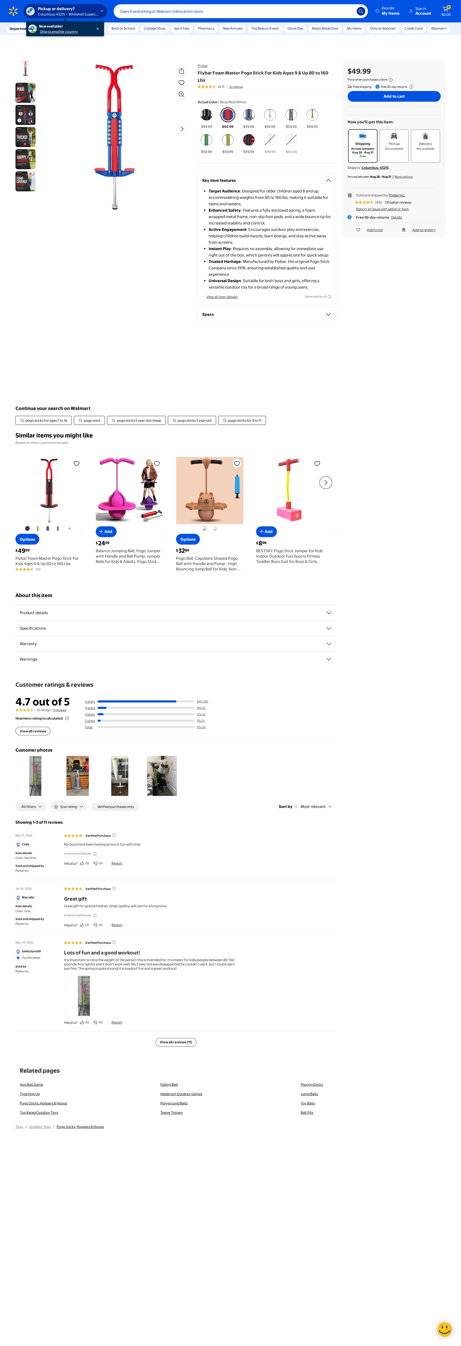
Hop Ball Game (31, 1084)
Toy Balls (308, 1103)
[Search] (361, 11)
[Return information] (410, 87)
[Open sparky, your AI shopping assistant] (444, 1329)
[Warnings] (329, 659)
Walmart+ (439, 28)
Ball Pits (307, 1112)
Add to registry (424, 230)
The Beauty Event (265, 28)
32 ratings (236, 86)
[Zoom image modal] (181, 94)
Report (117, 863)
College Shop (154, 28)
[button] (388, 11)
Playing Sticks (312, 1084)
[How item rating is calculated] (67, 718)
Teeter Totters (171, 1112)
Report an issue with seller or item (382, 209)
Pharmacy (206, 28)
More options (404, 177)
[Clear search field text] (348, 11)
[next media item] (182, 129)
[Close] (99, 29)
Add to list (375, 230)
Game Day (295, 28)
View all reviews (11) (176, 1042)
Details (396, 217)
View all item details (221, 297)
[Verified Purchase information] (114, 835)
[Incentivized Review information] (95, 854)
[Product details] (329, 613)
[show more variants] (69, 528)
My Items (354, 28)
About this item (33, 595)
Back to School (123, 28)
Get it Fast (181, 28)
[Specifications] (329, 628)
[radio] (207, 118)
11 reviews (59, 710)
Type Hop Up (30, 1094)
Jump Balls (309, 1094)
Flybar (203, 66)
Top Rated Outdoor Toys (39, 1112)
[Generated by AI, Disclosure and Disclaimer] (329, 297)
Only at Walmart (383, 28)
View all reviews (33, 731)
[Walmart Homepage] (13, 11)
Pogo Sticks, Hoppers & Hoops (43, 1103)
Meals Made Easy (325, 28)
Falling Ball (169, 1084)
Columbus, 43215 (375, 167)
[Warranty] (329, 644)
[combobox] (241, 11)
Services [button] (53, 28)
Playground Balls (174, 1103)
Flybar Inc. (397, 195)
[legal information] (390, 80)
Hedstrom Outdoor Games (181, 1094)
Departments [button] (20, 28)
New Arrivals (233, 28)
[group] (220, 87)
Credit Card (413, 28)
